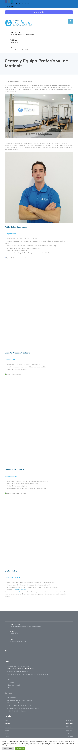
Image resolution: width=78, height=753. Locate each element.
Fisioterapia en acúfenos (14, 703)
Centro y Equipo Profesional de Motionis (20, 669)
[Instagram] (13, 618)
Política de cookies (12, 688)
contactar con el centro (17, 592)
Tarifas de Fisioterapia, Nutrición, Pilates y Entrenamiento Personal (27, 674)
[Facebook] (6, 618)
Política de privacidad (13, 685)
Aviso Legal (10, 682)
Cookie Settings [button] (8, 748)
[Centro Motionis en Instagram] (9, 1)
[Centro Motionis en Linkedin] (12, 1)
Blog (8, 679)
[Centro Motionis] (19, 23)
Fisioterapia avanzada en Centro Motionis (19, 700)
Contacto (9, 677)
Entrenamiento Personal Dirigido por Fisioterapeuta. (23, 708)
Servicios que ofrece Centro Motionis (18, 671)
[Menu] (70, 21)
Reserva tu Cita (39, 12)
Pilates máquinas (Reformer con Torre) (19, 705)
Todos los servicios (13, 697)
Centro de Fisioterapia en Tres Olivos (18, 666)
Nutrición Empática (20, 590)
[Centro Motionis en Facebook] (6, 1)
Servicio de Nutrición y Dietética (16, 711)
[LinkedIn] (10, 618)
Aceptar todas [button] (20, 748)
